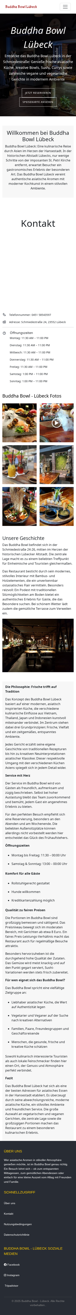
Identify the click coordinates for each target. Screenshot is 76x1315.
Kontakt (8, 1213)
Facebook (13, 1264)
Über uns (9, 1203)
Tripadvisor (11, 1285)
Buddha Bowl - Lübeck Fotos (31, 396)
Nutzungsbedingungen (18, 1224)
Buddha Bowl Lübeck (21, 6)
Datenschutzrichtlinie (16, 1234)
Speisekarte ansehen (38, 102)
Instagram (12, 1275)
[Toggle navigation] (65, 7)
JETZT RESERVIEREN (38, 93)
